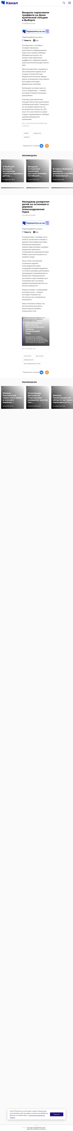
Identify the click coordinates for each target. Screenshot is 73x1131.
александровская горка (32, 363)
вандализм (37, 133)
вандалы (27, 137)
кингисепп (27, 356)
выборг (26, 133)
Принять (57, 1114)
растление (39, 356)
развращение (28, 360)
